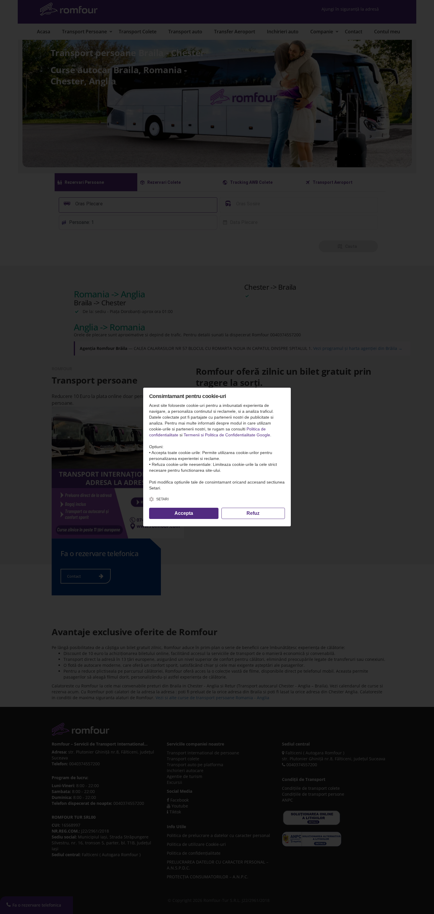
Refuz (253, 513)
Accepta (183, 513)
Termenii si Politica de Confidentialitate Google (227, 435)
